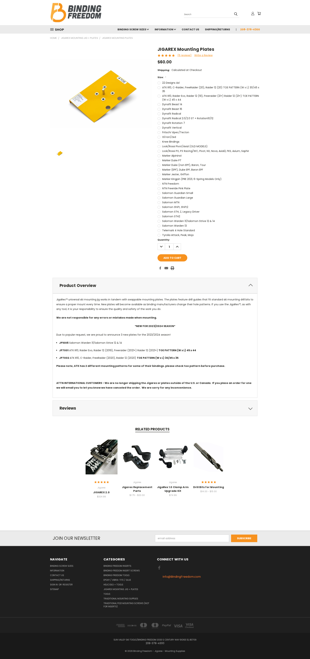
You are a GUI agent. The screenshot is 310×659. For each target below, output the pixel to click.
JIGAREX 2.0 (101, 492)
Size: (162, 77)
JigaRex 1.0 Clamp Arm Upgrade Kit (173, 489)
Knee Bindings (170, 141)
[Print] (172, 268)
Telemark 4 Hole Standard (178, 230)
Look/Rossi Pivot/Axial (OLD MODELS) (185, 146)
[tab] (155, 285)
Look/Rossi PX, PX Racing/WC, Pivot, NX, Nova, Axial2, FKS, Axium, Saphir (205, 151)
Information (164, 29)
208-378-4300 (250, 29)
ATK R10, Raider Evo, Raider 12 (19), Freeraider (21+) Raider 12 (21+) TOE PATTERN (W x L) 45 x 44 (210, 97)
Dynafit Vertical (172, 127)
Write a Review (203, 55)
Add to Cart (173, 456)
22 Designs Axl (171, 83)
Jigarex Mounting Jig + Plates (121, 589)
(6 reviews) (184, 55)
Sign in (54, 584)
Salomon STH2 (171, 216)
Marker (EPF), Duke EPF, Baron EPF (182, 169)
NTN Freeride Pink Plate (176, 188)
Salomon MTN (170, 202)
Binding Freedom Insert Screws (122, 570)
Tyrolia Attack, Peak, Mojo (178, 235)
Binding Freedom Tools (117, 575)
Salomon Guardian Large (177, 197)
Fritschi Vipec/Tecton (175, 132)
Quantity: (164, 240)
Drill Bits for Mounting (208, 487)
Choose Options (137, 456)
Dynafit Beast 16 (172, 109)
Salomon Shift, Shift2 (175, 207)
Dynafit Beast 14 (172, 104)
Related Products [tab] (152, 429)
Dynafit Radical (171, 113)
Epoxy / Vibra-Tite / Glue (117, 579)
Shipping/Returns (217, 29)
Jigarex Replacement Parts (137, 489)
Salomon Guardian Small (177, 193)
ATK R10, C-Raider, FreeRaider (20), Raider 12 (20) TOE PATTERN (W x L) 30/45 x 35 (210, 89)
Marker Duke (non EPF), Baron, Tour (184, 165)
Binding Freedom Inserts (117, 565)
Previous (300, 647)
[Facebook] (160, 268)
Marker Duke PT (171, 160)
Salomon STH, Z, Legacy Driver (180, 212)
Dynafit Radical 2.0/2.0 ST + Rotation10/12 (187, 118)
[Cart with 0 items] (259, 13)
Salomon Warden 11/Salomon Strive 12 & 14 (188, 221)
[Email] (166, 268)
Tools (107, 593)
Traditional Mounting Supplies (121, 598)
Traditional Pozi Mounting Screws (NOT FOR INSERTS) (126, 605)
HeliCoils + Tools (113, 584)
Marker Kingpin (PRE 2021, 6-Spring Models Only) (192, 179)
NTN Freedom (170, 183)
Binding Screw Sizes (132, 29)
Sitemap (54, 589)
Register (68, 584)
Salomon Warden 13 (174, 226)
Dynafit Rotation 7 (173, 123)
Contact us (190, 29)
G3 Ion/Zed (169, 137)
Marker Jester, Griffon (175, 174)
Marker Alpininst (172, 155)
